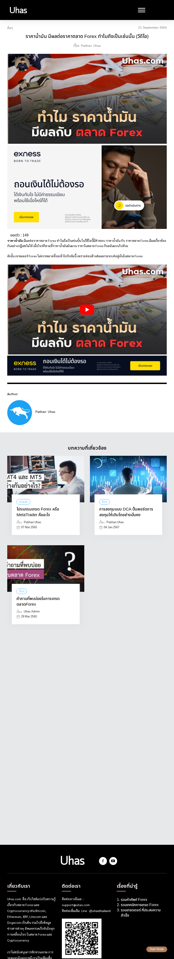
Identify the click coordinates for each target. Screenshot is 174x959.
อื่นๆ (10, 28)
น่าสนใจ (23, 502)
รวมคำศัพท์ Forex (134, 899)
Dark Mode (157, 949)
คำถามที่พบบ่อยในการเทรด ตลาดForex (38, 601)
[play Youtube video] (87, 309)
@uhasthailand (100, 911)
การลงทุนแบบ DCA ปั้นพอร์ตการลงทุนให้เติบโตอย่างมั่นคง (126, 512)
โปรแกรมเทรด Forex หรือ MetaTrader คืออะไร (38, 512)
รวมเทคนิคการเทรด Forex (140, 905)
